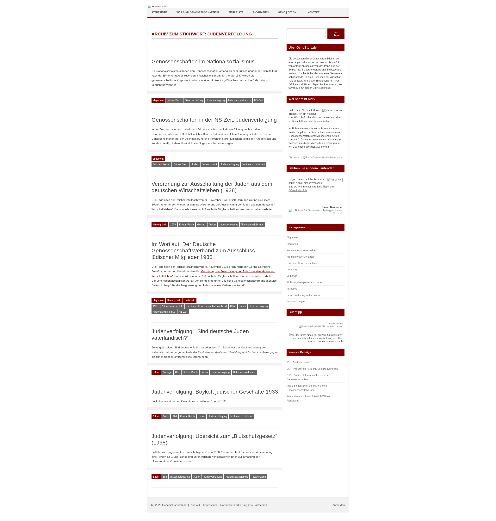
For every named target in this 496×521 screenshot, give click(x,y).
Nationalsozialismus (239, 100)
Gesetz (201, 224)
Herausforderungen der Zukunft (304, 295)
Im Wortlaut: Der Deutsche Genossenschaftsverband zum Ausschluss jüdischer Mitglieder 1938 (203, 250)
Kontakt (313, 12)
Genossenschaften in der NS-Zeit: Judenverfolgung (214, 120)
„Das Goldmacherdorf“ (299, 362)
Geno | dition (287, 12)
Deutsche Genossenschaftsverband (207, 306)
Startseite (159, 12)
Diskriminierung (161, 164)
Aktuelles (292, 288)
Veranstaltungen (296, 301)
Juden (195, 164)
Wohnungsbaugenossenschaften (305, 282)
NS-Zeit (258, 100)
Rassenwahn (258, 476)
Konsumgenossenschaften (301, 250)
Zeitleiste (236, 12)
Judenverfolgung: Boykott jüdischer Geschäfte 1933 (215, 392)
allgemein (158, 100)
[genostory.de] (157, 6)
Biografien (261, 12)
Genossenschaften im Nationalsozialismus (203, 61)
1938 (173, 224)
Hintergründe (160, 224)
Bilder (156, 372)
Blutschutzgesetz (180, 476)
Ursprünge (292, 269)
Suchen (336, 33)
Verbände (190, 300)
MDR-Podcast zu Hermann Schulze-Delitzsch (312, 368)
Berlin (166, 416)
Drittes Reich (174, 100)
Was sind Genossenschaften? (198, 12)
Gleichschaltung (194, 100)
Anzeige (167, 372)
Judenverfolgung (215, 100)
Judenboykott (209, 164)
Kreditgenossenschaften (300, 256)
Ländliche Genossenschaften (303, 263)
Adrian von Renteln (172, 306)
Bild (177, 372)
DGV (233, 306)
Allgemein (292, 237)
